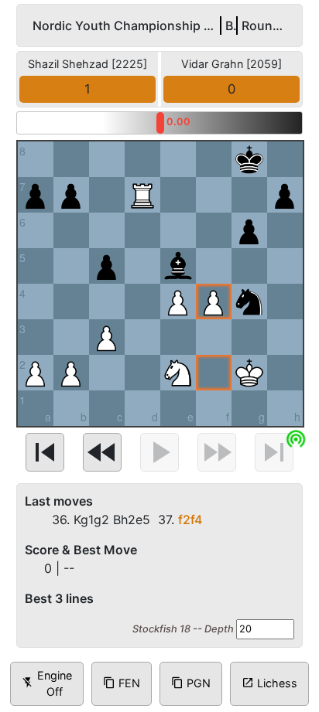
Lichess (269, 683)
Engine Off (47, 684)
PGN (191, 683)
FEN (121, 683)
